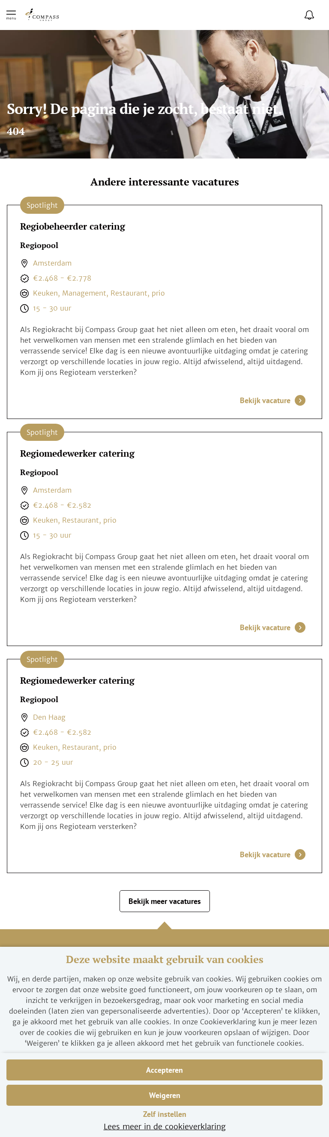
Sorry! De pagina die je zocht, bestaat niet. (144, 110)
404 (16, 131)
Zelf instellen (164, 1114)
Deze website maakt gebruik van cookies (164, 959)
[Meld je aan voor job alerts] (309, 15)
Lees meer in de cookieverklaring (165, 1126)
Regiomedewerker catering (77, 453)
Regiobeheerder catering (72, 226)
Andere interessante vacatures (164, 182)
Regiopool (39, 245)
